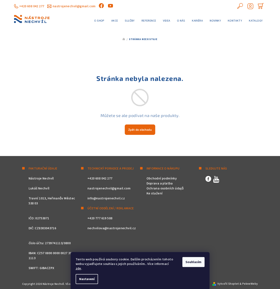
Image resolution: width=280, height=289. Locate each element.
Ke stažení (155, 193)
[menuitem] (99, 21)
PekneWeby (250, 284)
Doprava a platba (160, 183)
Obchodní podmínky (162, 178)
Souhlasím (193, 262)
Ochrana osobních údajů (165, 188)
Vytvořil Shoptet (228, 284)
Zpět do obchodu (140, 129)
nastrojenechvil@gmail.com (74, 6)
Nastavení (87, 279)
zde (78, 268)
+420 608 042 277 (31, 6)
